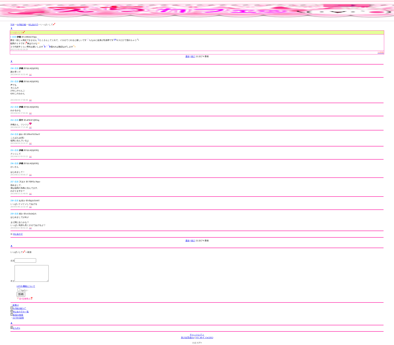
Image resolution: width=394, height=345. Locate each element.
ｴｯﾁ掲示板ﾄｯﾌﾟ (19, 308)
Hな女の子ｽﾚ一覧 (21, 311)
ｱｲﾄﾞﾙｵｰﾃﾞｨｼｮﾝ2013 (204, 337)
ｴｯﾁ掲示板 (21, 24)
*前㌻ (192, 56)
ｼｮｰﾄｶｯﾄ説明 (18, 318)
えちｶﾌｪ (16, 328)
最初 (188, 56)
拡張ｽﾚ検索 (18, 315)
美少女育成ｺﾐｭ (187, 337)
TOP (12, 24)
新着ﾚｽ (16, 305)
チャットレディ (197, 335)
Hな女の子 (33, 24)
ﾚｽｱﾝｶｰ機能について (26, 286)
